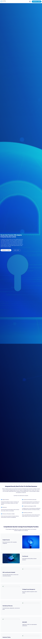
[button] (30, 2)
